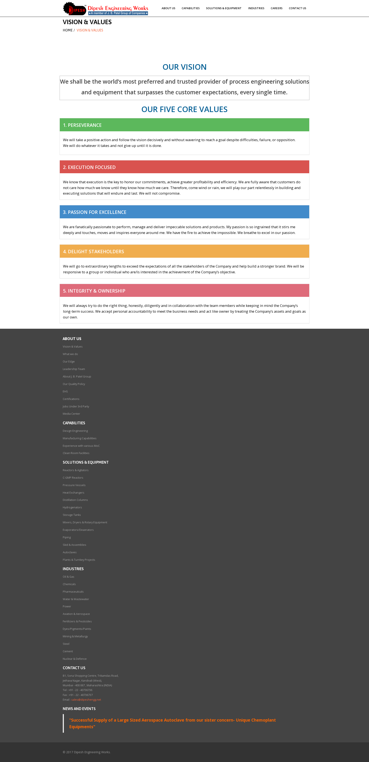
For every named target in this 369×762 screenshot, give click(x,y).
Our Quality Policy (74, 384)
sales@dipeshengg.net (86, 699)
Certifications (71, 399)
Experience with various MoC (81, 446)
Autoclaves (70, 552)
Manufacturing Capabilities (80, 438)
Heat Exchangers (73, 492)
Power (67, 606)
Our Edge (69, 361)
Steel (66, 644)
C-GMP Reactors (73, 477)
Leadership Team (74, 369)
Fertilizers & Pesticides (77, 621)
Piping (67, 537)
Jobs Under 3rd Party (76, 406)
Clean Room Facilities (76, 453)
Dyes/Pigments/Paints (77, 629)
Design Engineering (75, 431)
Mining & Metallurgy (75, 636)
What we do (70, 354)
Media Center (71, 414)
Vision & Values (73, 346)
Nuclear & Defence (75, 659)
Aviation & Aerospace (76, 614)
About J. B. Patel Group (77, 376)
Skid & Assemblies (74, 545)
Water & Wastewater (76, 599)
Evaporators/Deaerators (78, 530)
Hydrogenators (72, 507)
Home (68, 30)
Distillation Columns (75, 500)
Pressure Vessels (74, 485)
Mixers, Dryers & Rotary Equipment (85, 522)
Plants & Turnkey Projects (79, 560)
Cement (68, 651)
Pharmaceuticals (73, 591)
